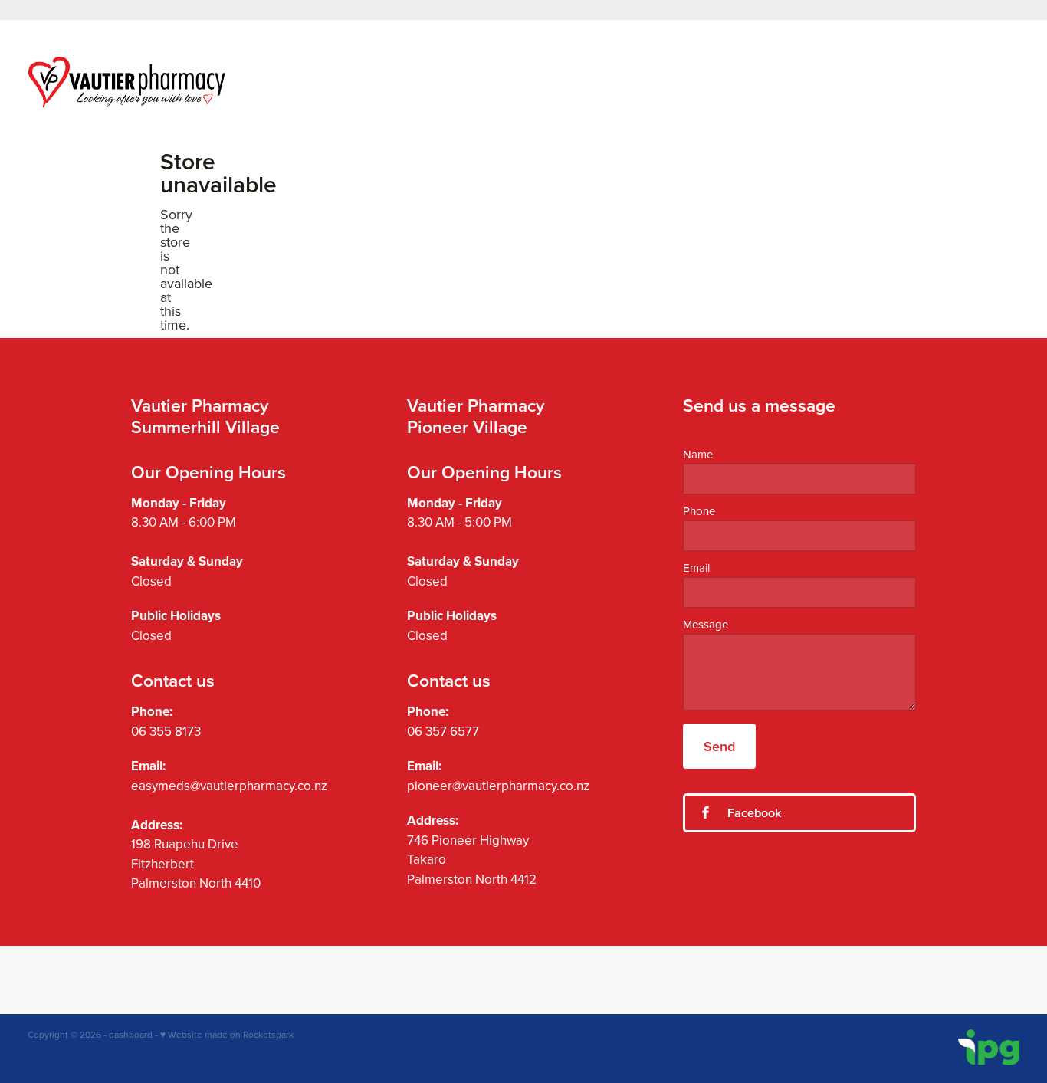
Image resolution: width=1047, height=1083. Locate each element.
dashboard (131, 1034)
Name (698, 454)
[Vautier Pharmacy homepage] (127, 82)
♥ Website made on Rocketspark (227, 1034)
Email (696, 567)
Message (705, 624)
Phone (699, 511)
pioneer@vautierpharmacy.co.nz (498, 785)
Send (719, 746)
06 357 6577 (443, 731)
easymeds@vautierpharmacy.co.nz (229, 785)
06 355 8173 (166, 731)
